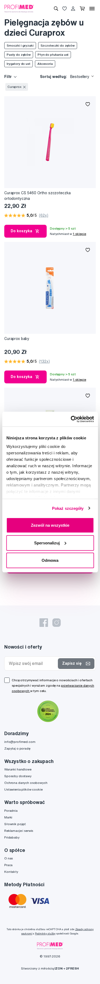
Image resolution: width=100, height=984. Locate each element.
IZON (58, 968)
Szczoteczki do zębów (58, 45)
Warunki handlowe (17, 769)
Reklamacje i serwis (18, 830)
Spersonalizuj (47, 542)
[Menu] (92, 8)
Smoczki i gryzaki (20, 45)
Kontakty (11, 871)
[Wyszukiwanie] (56, 8)
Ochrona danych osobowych (25, 782)
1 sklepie (79, 233)
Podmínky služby (45, 933)
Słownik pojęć (15, 824)
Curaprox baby (16, 339)
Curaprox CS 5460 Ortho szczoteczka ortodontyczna (37, 195)
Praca (8, 865)
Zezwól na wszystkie (50, 525)
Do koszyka (21, 231)
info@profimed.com (19, 741)
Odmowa (50, 560)
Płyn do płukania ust (53, 54)
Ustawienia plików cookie (23, 789)
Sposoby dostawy (17, 776)
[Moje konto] (73, 8)
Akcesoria (45, 63)
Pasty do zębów (19, 54)
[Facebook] (43, 622)
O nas (8, 858)
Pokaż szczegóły (68, 508)
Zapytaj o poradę (17, 748)
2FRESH (72, 968)
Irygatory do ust (18, 63)
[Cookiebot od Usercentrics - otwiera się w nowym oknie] (71, 419)
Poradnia (11, 810)
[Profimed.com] (19, 8)
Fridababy (11, 837)
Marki (8, 817)
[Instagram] (56, 622)
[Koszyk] (82, 8)
